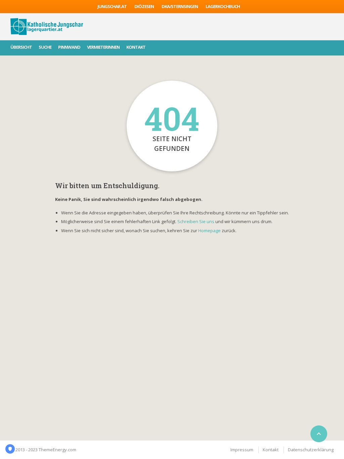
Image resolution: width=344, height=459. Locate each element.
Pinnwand (69, 47)
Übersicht (21, 47)
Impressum (241, 450)
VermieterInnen (103, 47)
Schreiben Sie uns (195, 221)
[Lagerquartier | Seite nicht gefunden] (46, 26)
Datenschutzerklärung (311, 450)
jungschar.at (112, 6)
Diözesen (144, 6)
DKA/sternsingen (180, 6)
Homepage (210, 230)
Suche (45, 47)
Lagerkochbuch (223, 6)
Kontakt (135, 47)
